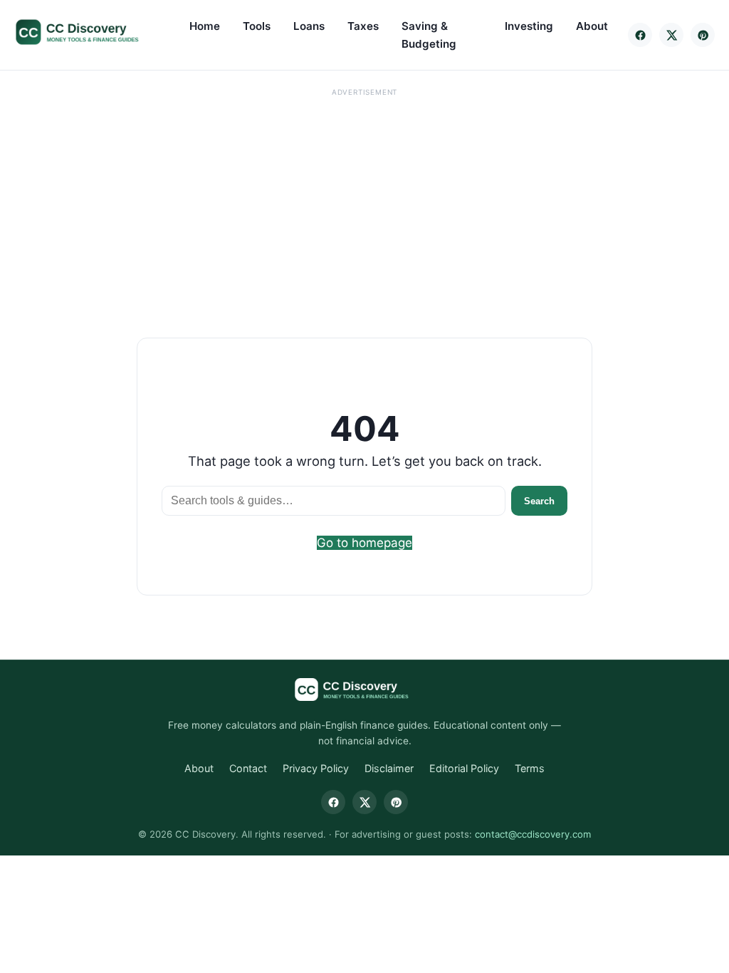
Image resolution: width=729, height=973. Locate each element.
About (592, 26)
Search (539, 501)
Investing (529, 26)
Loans (309, 26)
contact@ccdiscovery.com (533, 834)
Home (204, 26)
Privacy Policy (316, 768)
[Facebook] (640, 35)
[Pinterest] (703, 35)
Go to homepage (364, 543)
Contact (248, 768)
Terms (530, 768)
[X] (671, 35)
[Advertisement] (364, 201)
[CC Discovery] (91, 32)
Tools (257, 26)
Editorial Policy (464, 768)
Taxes (363, 26)
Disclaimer (389, 768)
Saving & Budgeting (429, 35)
